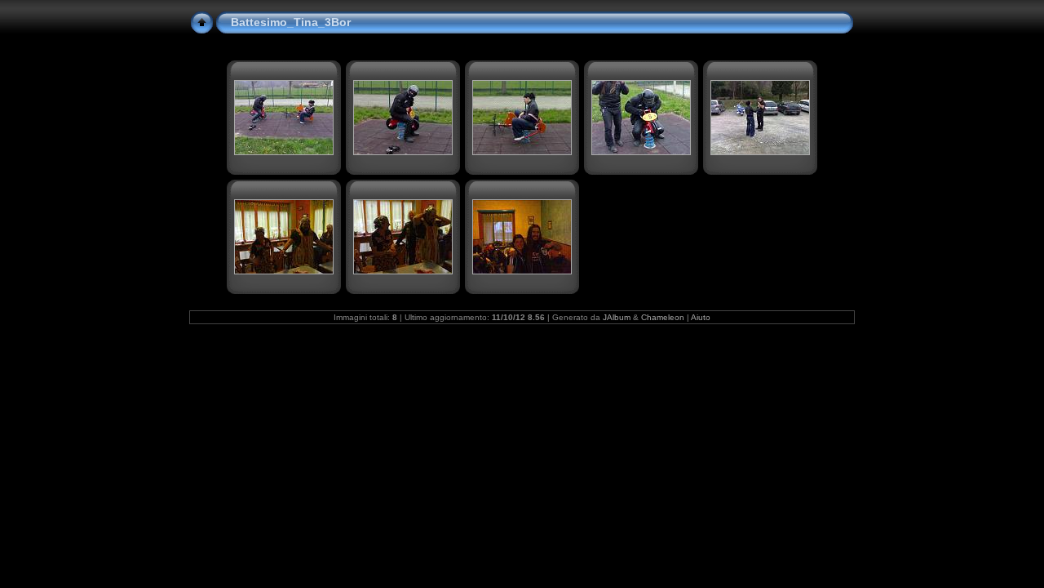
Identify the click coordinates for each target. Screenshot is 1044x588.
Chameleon (662, 317)
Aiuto (700, 317)
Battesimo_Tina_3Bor (291, 22)
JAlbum (616, 317)
